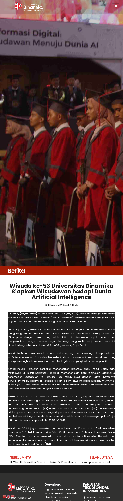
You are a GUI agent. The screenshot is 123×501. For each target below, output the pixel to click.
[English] (9, 496)
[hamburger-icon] (115, 6)
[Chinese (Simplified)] (4, 496)
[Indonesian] (13, 496)
